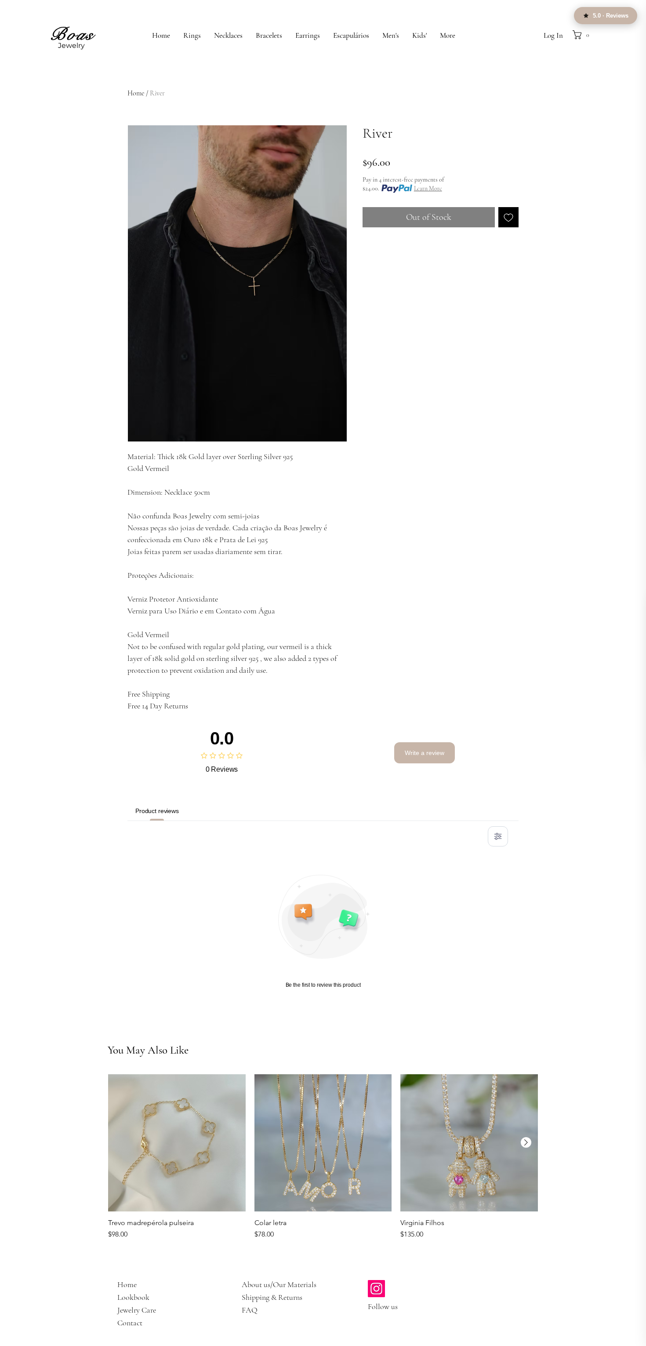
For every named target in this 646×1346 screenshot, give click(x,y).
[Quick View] (177, 1143)
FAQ (250, 1310)
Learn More (428, 188)
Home (135, 93)
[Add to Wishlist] (508, 217)
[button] (591, 34)
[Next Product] (526, 1142)
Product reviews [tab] (157, 810)
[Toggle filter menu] (498, 836)
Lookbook (133, 1297)
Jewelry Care (136, 1310)
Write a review (424, 752)
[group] (323, 1168)
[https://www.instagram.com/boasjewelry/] (376, 1288)
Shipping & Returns (272, 1297)
